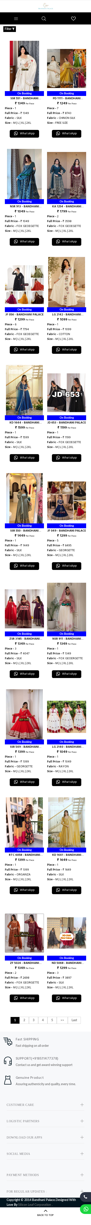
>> (62, 1020)
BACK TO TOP (45, 1215)
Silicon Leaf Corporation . (35, 1204)
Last (74, 1020)
